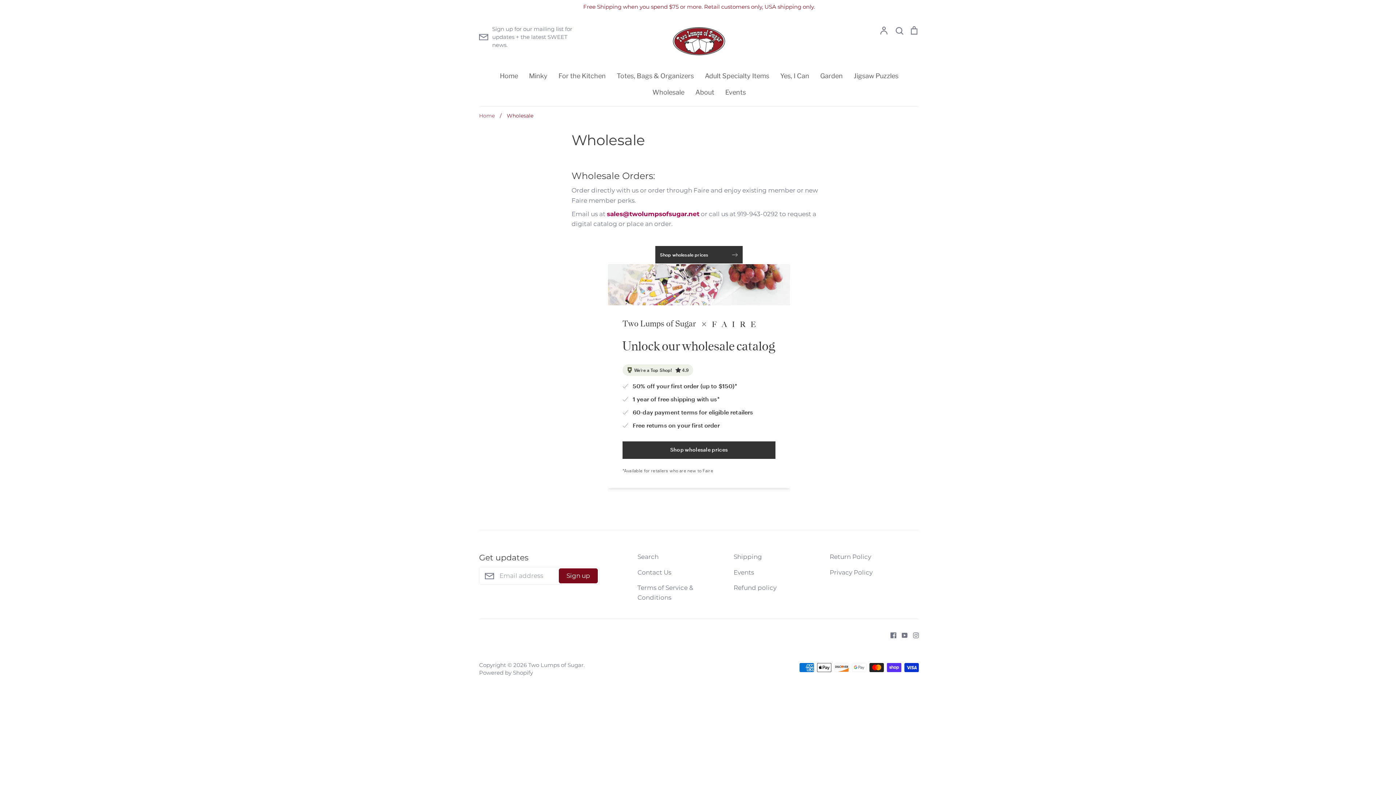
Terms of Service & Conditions (665, 592)
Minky (538, 76)
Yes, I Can (794, 76)
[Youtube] (902, 634)
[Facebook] (890, 634)
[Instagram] (913, 634)
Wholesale (668, 92)
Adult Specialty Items (737, 76)
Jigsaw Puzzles (876, 76)
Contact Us (654, 572)
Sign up (578, 575)
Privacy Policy (851, 572)
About (704, 92)
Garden (831, 76)
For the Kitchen (582, 76)
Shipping (748, 556)
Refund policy (755, 587)
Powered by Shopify (506, 673)
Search (648, 556)
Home (509, 76)
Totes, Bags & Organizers (655, 76)
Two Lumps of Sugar (556, 665)
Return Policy (850, 556)
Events (735, 92)
